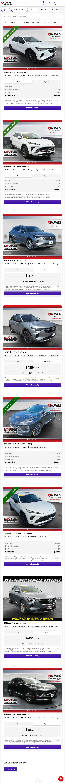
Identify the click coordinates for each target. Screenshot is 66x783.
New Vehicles (14, 22)
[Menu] (62, 2)
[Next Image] (59, 48)
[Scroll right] (63, 9)
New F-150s (25, 22)
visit (44, 5)
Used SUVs (57, 22)
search (49, 5)
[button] (43, 3)
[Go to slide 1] (27, 68)
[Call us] (54, 2)
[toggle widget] (60, 778)
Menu (62, 5)
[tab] (18, 81)
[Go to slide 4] (35, 68)
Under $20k (35, 22)
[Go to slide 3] (33, 68)
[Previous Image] (5, 48)
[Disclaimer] (5, 89)
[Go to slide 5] (38, 68)
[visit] (43, 2)
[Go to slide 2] (30, 68)
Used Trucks (46, 22)
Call (55, 5)
